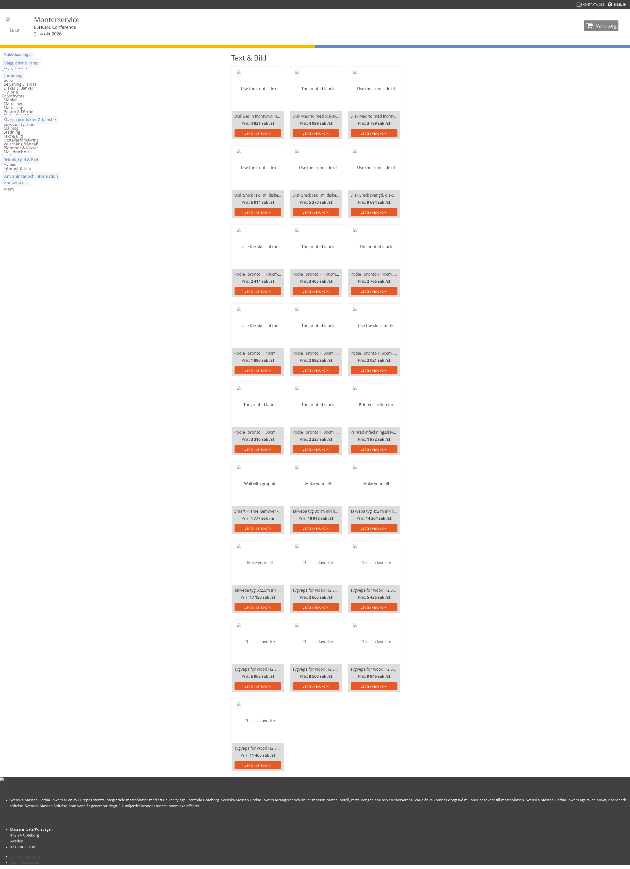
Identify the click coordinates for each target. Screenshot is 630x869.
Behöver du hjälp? (605, 863)
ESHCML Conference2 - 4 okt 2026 (55, 30)
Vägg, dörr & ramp (21, 63)
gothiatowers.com (25, 862)
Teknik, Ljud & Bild (21, 159)
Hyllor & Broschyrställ (14, 94)
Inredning (13, 75)
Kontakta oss (16, 182)
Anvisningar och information (31, 176)
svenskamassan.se (25, 856)
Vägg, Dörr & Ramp (15, 69)
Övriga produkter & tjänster (30, 119)
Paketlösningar (18, 54)
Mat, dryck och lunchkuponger (16, 153)
